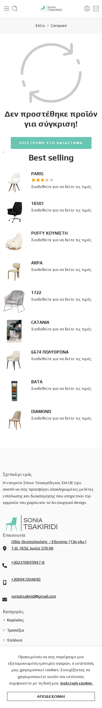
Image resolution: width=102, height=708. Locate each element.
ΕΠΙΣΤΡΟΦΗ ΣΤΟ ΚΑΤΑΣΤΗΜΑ (51, 143)
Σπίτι (40, 25)
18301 (37, 203)
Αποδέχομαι (51, 696)
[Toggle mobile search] (15, 8)
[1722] (14, 300)
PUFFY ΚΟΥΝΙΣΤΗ (49, 233)
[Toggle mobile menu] (6, 8)
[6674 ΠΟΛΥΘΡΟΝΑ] (14, 360)
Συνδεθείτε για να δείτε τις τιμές (61, 186)
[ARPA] (14, 271)
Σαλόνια (14, 640)
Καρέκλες (15, 619)
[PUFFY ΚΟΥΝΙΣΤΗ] (14, 241)
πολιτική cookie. (76, 683)
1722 (36, 292)
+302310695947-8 (27, 562)
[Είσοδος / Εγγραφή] (87, 8)
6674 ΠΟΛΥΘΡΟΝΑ (50, 352)
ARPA (36, 262)
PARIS (37, 173)
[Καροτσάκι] (96, 8)
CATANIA (40, 322)
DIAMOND (41, 411)
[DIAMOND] (14, 419)
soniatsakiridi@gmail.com (33, 596)
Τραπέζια (15, 630)
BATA (36, 381)
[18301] (14, 211)
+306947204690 (26, 579)
